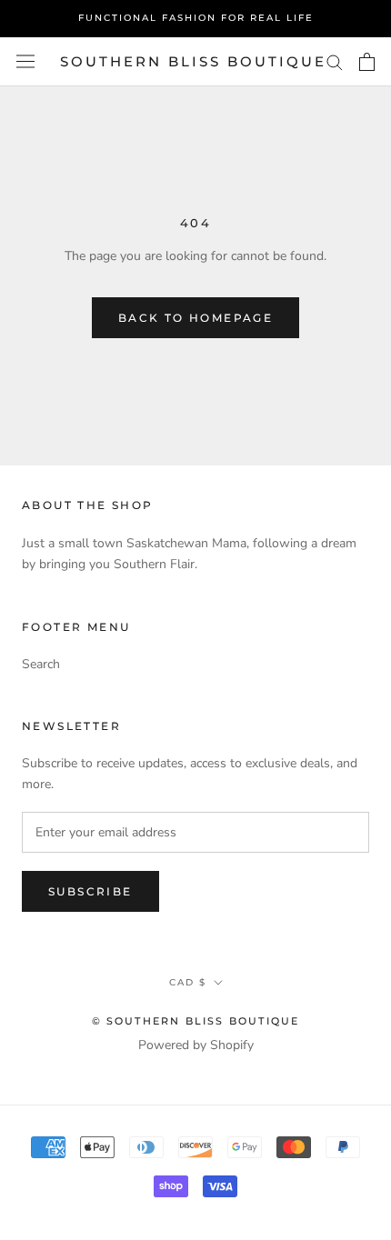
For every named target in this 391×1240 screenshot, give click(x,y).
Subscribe (90, 891)
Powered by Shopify (196, 1045)
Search (41, 664)
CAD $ (187, 982)
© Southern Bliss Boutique (196, 1021)
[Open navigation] (25, 61)
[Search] (334, 61)
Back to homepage (195, 318)
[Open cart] (367, 62)
